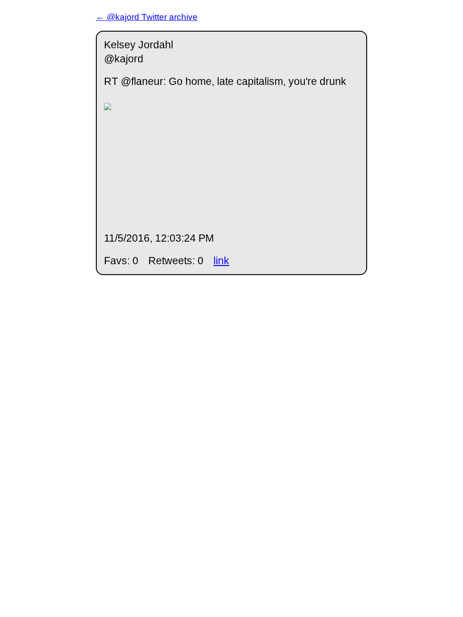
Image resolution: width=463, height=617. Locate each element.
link (221, 260)
